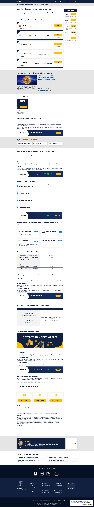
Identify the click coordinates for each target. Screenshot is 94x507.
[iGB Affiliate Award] (35, 473)
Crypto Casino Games (46, 485)
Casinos (47, 1)
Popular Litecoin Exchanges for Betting (47, 79)
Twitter (73, 486)
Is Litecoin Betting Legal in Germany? (46, 77)
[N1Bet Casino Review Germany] (75, 29)
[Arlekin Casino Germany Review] (75, 17)
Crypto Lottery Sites (45, 490)
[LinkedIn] (20, 447)
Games (52, 1)
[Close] (91, 501)
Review (18, 107)
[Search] (76, 1)
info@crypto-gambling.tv (22, 489)
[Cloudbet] (22, 101)
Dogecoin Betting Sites (58, 490)
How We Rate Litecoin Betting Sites (46, 81)
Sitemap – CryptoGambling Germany (34, 488)
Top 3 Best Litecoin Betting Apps (45, 86)
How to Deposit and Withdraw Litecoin (46, 83)
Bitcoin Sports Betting (58, 485)
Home (38, 1)
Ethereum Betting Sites (58, 492)
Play (58, 25)
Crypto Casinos (44, 483)
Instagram (72, 488)
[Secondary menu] (73, 1)
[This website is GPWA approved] (59, 500)
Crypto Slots (44, 488)
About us (31, 485)
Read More (85, 504)
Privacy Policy (32, 491)
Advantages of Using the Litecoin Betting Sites (48, 84)
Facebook (72, 483)
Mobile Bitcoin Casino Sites (46, 494)
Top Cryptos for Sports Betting (45, 90)
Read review (58, 28)
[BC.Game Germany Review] (75, 40)
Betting (42, 1)
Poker (56, 1)
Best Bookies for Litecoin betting (45, 88)
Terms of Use (32, 489)
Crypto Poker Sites (45, 487)
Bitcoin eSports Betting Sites (59, 487)
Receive (23, 107)
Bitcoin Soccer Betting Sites (59, 488)
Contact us (32, 483)
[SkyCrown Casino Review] (75, 35)
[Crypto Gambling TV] (22, 1)
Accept (89, 504)
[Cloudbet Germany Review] (75, 23)
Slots (60, 1)
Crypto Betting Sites (57, 483)
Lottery (64, 1)
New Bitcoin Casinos (45, 492)
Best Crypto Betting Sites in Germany (26, 4)
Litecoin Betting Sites (58, 494)
